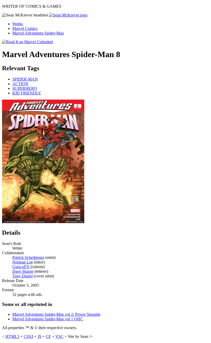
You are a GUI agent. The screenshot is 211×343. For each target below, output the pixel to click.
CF (48, 336)
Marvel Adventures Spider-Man (38, 33)
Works (17, 24)
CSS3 (28, 336)
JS (39, 336)
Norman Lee (22, 262)
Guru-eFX (20, 267)
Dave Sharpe (22, 271)
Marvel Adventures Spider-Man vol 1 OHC (47, 319)
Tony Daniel (22, 276)
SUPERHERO (24, 88)
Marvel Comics (24, 28)
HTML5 (12, 336)
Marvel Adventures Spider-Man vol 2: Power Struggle (56, 314)
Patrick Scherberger (28, 257)
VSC (59, 336)
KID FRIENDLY (26, 93)
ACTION (20, 84)
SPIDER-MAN (25, 79)
